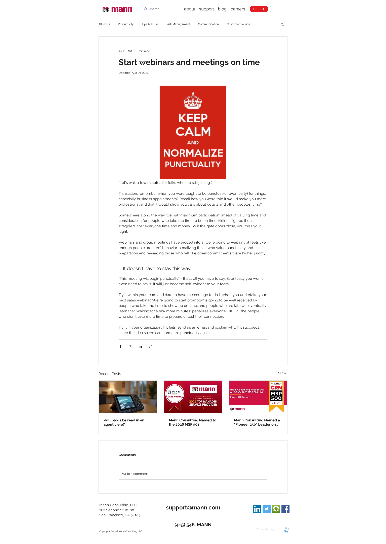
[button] (282, 24)
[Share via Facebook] (120, 346)
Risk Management (178, 24)
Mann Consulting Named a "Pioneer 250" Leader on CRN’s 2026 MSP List (257, 422)
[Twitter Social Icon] (267, 509)
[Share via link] (150, 346)
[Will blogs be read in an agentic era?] (128, 397)
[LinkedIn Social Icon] (257, 509)
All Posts (104, 24)
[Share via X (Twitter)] (130, 346)
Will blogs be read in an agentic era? (124, 422)
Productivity (126, 24)
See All (282, 373)
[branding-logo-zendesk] (276, 509)
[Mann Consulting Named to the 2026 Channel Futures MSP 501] (193, 397)
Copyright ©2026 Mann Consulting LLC (120, 531)
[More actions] (265, 51)
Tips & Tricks (150, 24)
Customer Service (238, 24)
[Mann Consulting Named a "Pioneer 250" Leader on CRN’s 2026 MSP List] (258, 397)
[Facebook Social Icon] (285, 509)
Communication (208, 24)
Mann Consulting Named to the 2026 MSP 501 (192, 422)
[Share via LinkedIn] (140, 346)
